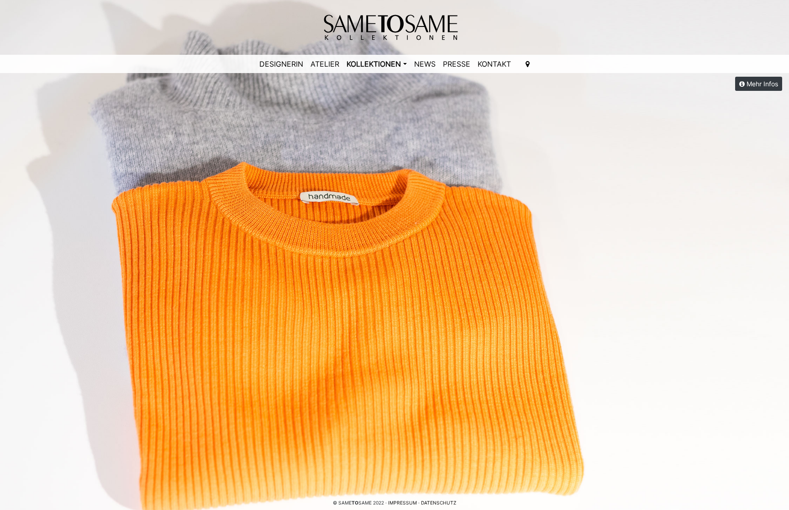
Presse (456, 63)
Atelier (324, 63)
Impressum (402, 502)
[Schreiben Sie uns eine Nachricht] (518, 58)
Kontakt (494, 63)
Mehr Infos (761, 84)
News (425, 63)
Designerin (281, 63)
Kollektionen (374, 63)
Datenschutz (438, 502)
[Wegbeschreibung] (527, 64)
